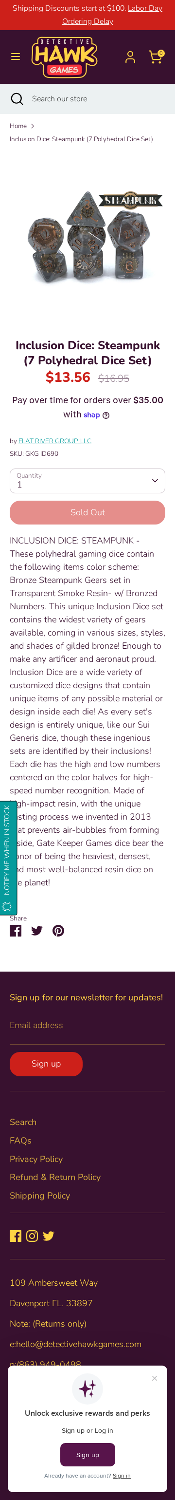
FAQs (21, 1140)
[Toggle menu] (15, 57)
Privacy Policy (36, 1159)
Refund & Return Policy (55, 1177)
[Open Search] (16, 99)
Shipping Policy (40, 1195)
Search (23, 1122)
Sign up (46, 1063)
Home (18, 126)
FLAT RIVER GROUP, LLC (54, 441)
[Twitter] (48, 1236)
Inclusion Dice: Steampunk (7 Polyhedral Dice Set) (81, 139)
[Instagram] (32, 1236)
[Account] (130, 53)
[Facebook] (15, 1236)
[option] (87, 237)
